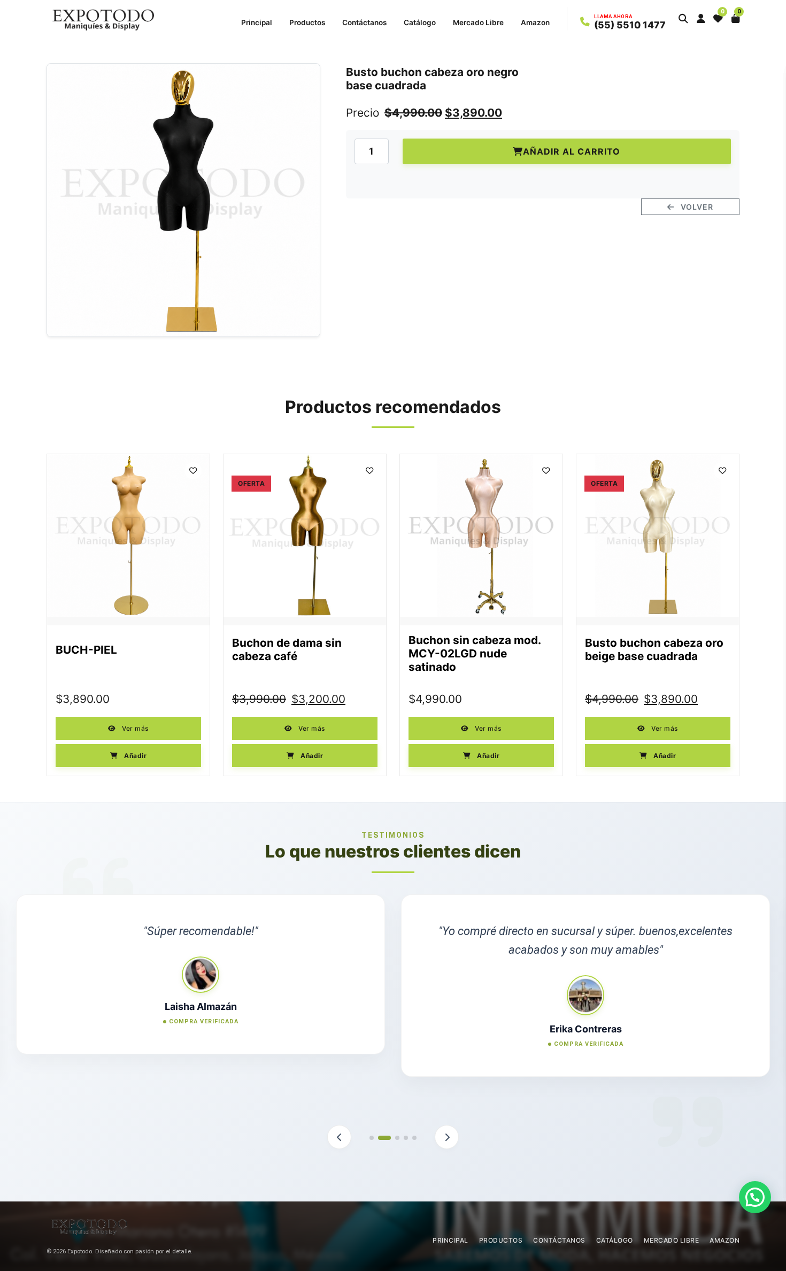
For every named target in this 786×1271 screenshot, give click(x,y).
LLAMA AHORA (613, 16)
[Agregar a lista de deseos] (193, 470)
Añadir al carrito (571, 151)
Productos (307, 22)
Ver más (134, 728)
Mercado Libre (478, 22)
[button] (683, 18)
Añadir (134, 756)
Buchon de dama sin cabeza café (287, 650)
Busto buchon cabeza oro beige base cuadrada (654, 650)
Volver (696, 206)
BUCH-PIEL (86, 650)
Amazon (535, 22)
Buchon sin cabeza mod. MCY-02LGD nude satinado (475, 653)
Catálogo (420, 22)
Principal (256, 22)
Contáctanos (364, 22)
